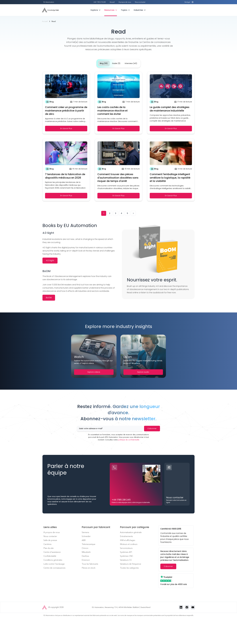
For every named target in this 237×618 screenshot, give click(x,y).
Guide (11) (116, 63)
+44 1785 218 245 (99, 2)
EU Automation (48, 2)
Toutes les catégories (129, 568)
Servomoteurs (126, 548)
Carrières (47, 544)
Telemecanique (88, 544)
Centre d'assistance (52, 552)
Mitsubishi (86, 552)
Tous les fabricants (90, 564)
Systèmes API (126, 552)
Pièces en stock (88, 568)
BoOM (49, 297)
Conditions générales (52, 560)
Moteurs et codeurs (128, 544)
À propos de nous (125, 2)
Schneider (86, 536)
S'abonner (152, 428)
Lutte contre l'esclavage (54, 564)
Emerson (86, 560)
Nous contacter (140, 2)
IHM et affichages (127, 540)
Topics (124, 10)
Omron (85, 548)
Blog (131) (104, 63)
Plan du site (48, 548)
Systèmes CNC (126, 556)
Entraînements (126, 536)
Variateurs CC (126, 560)
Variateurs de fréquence (130, 564)
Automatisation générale (131, 532)
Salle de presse (50, 540)
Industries (138, 10)
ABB (84, 540)
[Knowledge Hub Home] (50, 10)
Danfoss (85, 556)
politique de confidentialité (128, 440)
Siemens (85, 532)
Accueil (112, 2)
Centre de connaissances (54, 568)
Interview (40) (131, 63)
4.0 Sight (50, 260)
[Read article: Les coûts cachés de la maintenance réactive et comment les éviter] (118, 103)
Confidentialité (49, 556)
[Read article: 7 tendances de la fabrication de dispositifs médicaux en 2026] (66, 170)
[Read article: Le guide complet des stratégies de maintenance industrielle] (170, 103)
